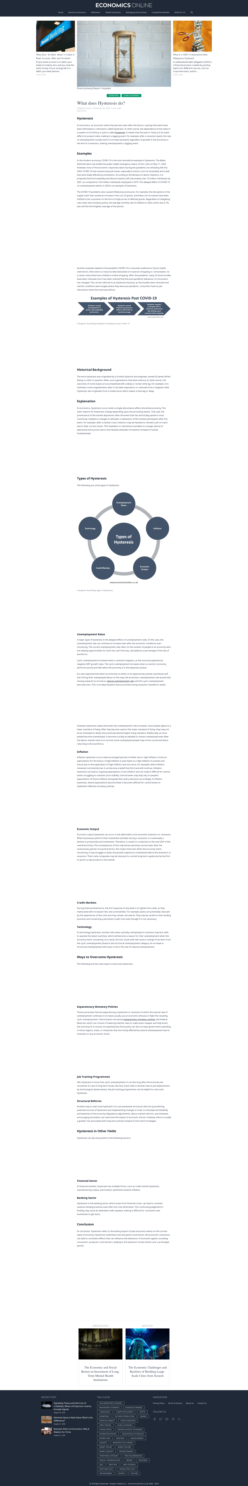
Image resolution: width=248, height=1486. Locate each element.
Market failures (124, 1447)
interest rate (104, 1438)
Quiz (101, 1465)
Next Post (147, 1325)
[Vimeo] (173, 1419)
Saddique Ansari (84, 108)
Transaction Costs (127, 1469)
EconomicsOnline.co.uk (138, 1483)
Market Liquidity (106, 1451)
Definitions (95, 12)
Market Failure (105, 1447)
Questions (143, 1460)
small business (129, 1465)
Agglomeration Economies (110, 1403)
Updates (121, 1473)
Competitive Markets (160, 12)
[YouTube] (167, 1419)
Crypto (142, 1412)
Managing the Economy (136, 12)
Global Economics (113, 12)
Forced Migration (128, 1421)
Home (60, 12)
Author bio (81, 111)
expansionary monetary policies (139, 1019)
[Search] (192, 12)
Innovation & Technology (133, 1434)
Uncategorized (105, 1473)
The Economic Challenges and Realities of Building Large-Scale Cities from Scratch (147, 1371)
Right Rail (113, 1465)
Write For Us (180, 12)
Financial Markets (107, 1421)
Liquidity (103, 1443)
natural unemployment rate (120, 681)
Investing (120, 1438)
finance (143, 1416)
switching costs (106, 1469)
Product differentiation (109, 1460)
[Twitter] (161, 1419)
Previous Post (101, 1325)
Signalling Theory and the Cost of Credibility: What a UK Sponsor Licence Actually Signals (72, 1406)
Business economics (134, 1407)
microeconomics (126, 1451)
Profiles (129, 1460)
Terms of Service (175, 1403)
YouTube (134, 1473)
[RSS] (179, 1419)
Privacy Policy (158, 1403)
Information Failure (107, 1434)
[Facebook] (154, 1419)
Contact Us (202, 1403)
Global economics (131, 95)
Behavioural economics (109, 1407)
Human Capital (105, 1429)
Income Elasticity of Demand (130, 1429)
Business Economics (77, 12)
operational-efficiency (109, 1456)
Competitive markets (125, 1412)
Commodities (104, 1412)
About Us (190, 1403)
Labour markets (137, 1438)
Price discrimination (133, 1456)
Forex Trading (105, 1425)
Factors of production (124, 1416)
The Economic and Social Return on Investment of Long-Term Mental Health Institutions (100, 1373)
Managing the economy (123, 1443)
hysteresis (120, 132)
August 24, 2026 (59, 1412)
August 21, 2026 (59, 1424)
